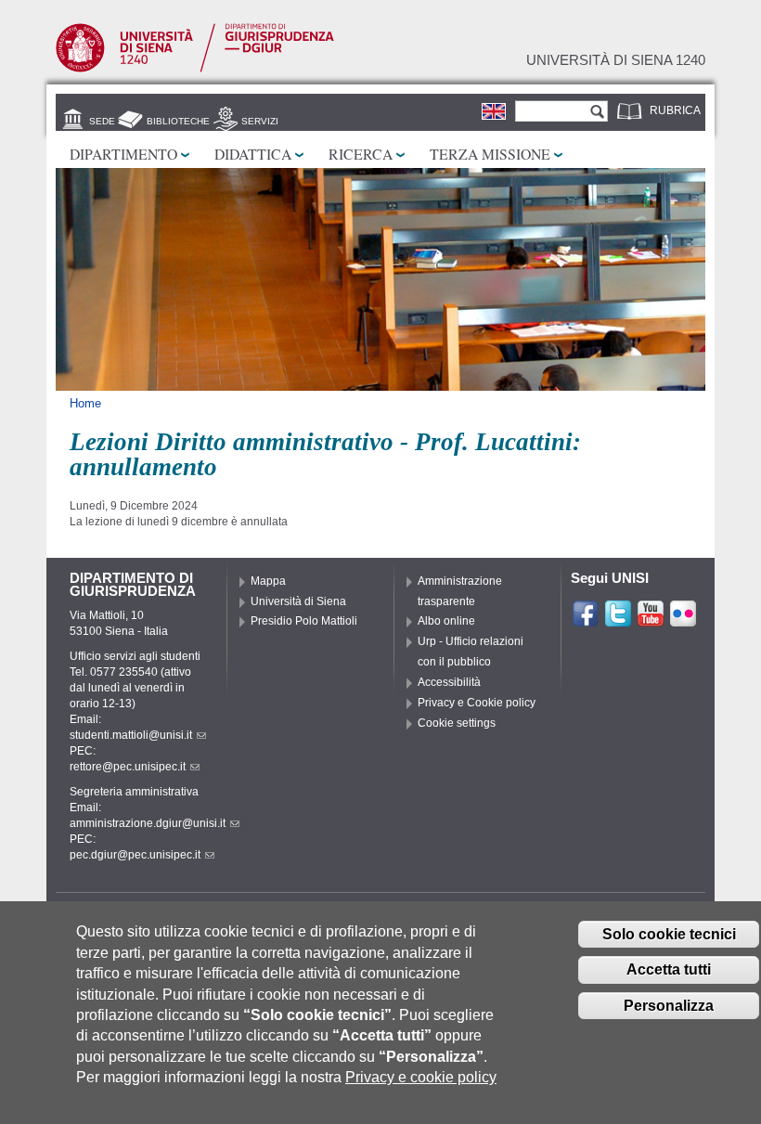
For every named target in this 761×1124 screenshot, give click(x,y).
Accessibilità (449, 682)
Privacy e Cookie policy (476, 702)
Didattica (252, 153)
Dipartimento (123, 153)
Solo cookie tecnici (669, 934)
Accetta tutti (668, 969)
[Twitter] (618, 620)
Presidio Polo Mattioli (304, 620)
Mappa (268, 581)
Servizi (259, 121)
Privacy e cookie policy (421, 1077)
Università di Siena (298, 601)
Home (85, 403)
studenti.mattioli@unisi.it (131, 735)
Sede (102, 121)
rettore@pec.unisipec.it (128, 766)
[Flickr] (683, 620)
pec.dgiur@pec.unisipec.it (135, 854)
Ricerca (361, 153)
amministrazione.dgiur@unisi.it (148, 823)
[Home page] (195, 68)
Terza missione (490, 153)
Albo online (446, 620)
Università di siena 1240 (615, 60)
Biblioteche (178, 121)
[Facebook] (585, 620)
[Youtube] (650, 620)
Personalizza (669, 1006)
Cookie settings (457, 723)
